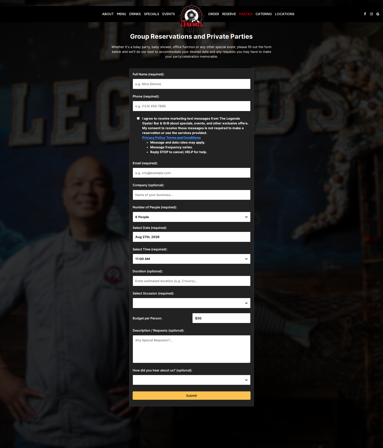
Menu (121, 14)
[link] (191, 18)
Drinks (135, 14)
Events (168, 14)
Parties (245, 14)
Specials (151, 14)
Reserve (229, 14)
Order (213, 14)
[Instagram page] (371, 14)
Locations (284, 14)
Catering (264, 14)
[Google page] (378, 14)
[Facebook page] (365, 14)
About (108, 14)
